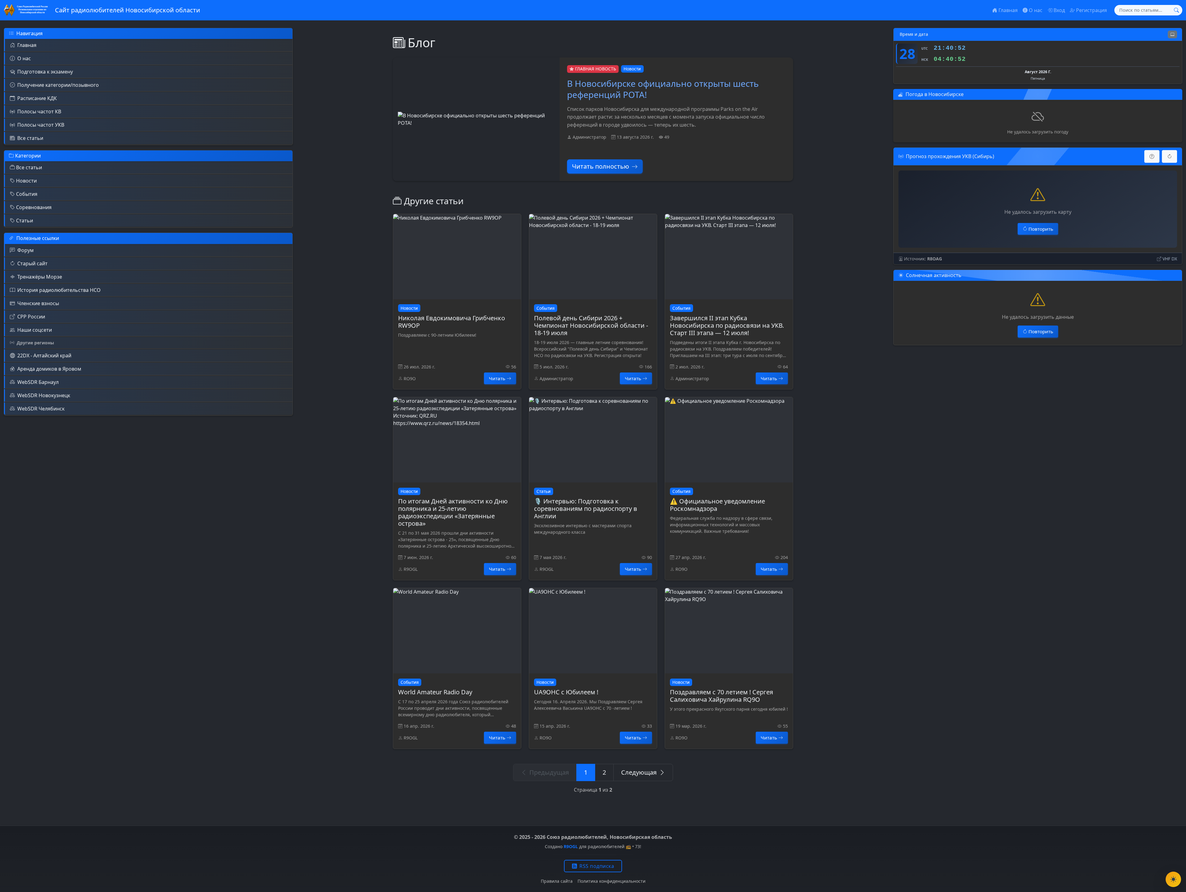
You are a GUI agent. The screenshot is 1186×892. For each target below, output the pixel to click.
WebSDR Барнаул (38, 382)
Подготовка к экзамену (45, 71)
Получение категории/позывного (58, 85)
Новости (26, 180)
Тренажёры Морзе (39, 276)
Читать (497, 378)
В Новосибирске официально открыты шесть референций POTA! (663, 89)
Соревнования (34, 207)
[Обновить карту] (1169, 156)
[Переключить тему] (1173, 879)
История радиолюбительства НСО (59, 290)
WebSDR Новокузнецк (43, 395)
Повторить (1040, 229)
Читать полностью (600, 166)
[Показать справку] (1151, 156)
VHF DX (1170, 259)
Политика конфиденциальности (612, 881)
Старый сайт (32, 263)
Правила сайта (557, 881)
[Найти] (1176, 10)
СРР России (31, 316)
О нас (24, 58)
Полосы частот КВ (39, 111)
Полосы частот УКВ (40, 124)
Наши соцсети (34, 329)
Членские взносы (38, 303)
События (26, 194)
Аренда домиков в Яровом (49, 368)
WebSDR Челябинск (41, 408)
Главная (26, 45)
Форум (25, 250)
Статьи (24, 220)
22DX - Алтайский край (44, 355)
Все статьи (30, 138)
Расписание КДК (37, 98)
